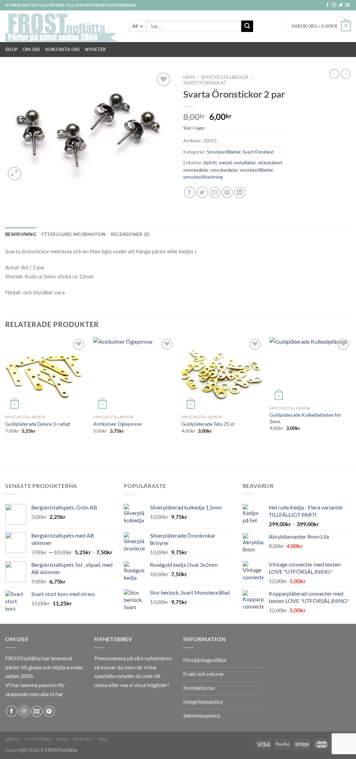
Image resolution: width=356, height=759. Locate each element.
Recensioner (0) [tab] (130, 234)
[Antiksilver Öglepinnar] (134, 374)
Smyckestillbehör (225, 77)
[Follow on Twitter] (341, 5)
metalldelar (245, 162)
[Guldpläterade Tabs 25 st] (222, 374)
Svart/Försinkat (204, 82)
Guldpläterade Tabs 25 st (207, 424)
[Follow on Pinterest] (49, 711)
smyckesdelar (223, 170)
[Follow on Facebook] (327, 5)
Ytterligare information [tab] (73, 234)
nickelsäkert (270, 162)
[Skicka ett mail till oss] (347, 5)
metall (225, 162)
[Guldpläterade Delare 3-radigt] (46, 374)
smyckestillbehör (256, 170)
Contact (83, 739)
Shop (11, 49)
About (13, 739)
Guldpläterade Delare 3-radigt (37, 424)
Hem (188, 77)
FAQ (103, 739)
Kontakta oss (62, 49)
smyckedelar (195, 170)
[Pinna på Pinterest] (227, 192)
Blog (63, 739)
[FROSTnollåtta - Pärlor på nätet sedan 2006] (61, 26)
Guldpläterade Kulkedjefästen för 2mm (305, 418)
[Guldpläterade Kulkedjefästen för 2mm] (310, 369)
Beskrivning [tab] (20, 234)
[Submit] (247, 26)
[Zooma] (14, 173)
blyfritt (210, 162)
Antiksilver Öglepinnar (117, 424)
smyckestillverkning (203, 177)
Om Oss (31, 49)
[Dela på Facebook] (189, 192)
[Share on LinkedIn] (239, 192)
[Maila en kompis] (214, 192)
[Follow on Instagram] (334, 5)
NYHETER (95, 49)
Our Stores (38, 739)
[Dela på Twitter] (202, 192)
